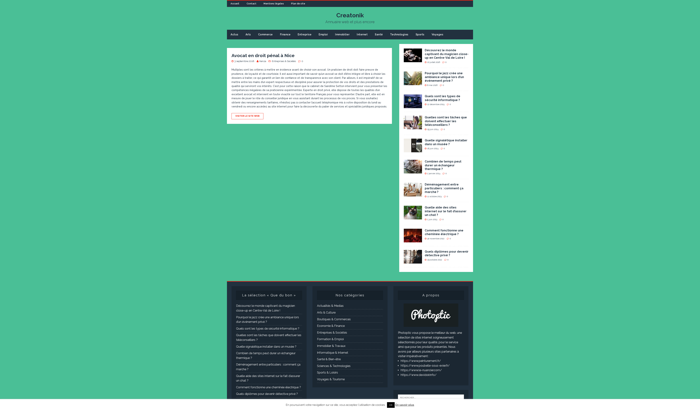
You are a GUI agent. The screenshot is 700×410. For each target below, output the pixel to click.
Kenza (262, 61)
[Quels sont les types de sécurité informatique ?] (413, 105)
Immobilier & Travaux (331, 346)
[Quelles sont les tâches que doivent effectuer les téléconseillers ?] (413, 127)
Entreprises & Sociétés (284, 61)
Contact (251, 3)
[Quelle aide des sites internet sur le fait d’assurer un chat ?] (413, 217)
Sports (420, 34)
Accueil (235, 3)
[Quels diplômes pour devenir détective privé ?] (413, 261)
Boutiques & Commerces (334, 319)
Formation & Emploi (330, 339)
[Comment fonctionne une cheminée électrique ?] (413, 240)
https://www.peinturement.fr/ (421, 361)
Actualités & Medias (330, 306)
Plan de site (298, 3)
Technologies (399, 34)
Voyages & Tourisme (331, 379)
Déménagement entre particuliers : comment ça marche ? (444, 188)
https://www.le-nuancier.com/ (421, 370)
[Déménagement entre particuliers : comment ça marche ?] (413, 194)
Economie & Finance (331, 326)
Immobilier (342, 34)
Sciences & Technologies (334, 366)
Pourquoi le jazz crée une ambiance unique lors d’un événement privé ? (444, 77)
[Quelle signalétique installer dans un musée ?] (413, 150)
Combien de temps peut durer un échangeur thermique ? (443, 165)
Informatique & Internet (332, 352)
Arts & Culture (326, 312)
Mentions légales (274, 3)
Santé (379, 34)
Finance (285, 34)
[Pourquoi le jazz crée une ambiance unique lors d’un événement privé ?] (413, 82)
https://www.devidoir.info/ (419, 375)
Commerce (265, 34)
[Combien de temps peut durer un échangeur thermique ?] (413, 171)
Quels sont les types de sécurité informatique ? (442, 98)
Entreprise (304, 34)
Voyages (437, 34)
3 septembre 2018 (244, 61)
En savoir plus (404, 405)
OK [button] (390, 405)
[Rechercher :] (431, 397)
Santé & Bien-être (329, 359)
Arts (248, 34)
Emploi (323, 34)
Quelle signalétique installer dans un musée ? (446, 142)
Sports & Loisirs (327, 372)
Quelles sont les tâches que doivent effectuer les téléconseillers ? (446, 121)
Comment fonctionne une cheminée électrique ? (444, 232)
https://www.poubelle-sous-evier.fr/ (425, 365)
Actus (234, 34)
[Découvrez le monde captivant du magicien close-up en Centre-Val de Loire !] (413, 59)
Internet (362, 34)
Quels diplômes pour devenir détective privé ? (446, 253)
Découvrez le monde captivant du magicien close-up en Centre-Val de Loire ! (446, 54)
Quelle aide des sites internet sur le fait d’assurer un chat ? (445, 211)
